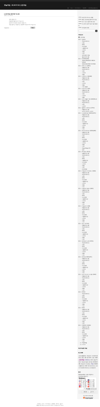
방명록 (84, 8)
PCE (80, 357)
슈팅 (93, 357)
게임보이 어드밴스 (86, 364)
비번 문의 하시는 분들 (87, 17)
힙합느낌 (39, 405)
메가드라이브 (91, 366)
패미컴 (90, 362)
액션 (92, 364)
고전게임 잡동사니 (93, 8)
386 (79, 364)
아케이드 (87, 360)
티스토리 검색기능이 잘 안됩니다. (88, 24)
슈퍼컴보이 (93, 368)
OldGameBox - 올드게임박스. (86, 374)
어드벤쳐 (82, 368)
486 (85, 357)
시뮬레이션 (81, 366)
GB (87, 357)
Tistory (62, 405)
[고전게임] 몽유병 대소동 (12, 14)
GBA (86, 366)
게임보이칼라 (84, 362)
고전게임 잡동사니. (83, 376)
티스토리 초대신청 (88, 395)
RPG (90, 357)
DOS (91, 360)
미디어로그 (78, 8)
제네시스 (87, 368)
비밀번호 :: (7, 28)
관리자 (57, 403)
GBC (82, 357)
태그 (72, 8)
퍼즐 (94, 360)
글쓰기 (61, 403)
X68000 (96, 364)
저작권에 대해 (85, 27)
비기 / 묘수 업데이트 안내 (88, 21)
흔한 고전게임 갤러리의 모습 (89, 19)
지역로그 (39, 403)
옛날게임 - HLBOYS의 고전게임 (15, 5)
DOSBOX (95, 362)
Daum (52, 405)
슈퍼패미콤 (95, 356)
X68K (96, 357)
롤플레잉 (83, 356)
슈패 (80, 356)
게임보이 (89, 356)
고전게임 (81, 360)
